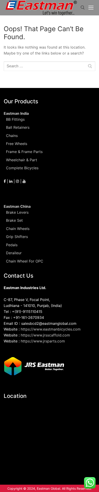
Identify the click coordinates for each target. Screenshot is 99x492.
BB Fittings (15, 119)
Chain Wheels (17, 228)
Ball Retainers (17, 127)
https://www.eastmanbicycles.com (51, 329)
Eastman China (17, 206)
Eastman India (16, 113)
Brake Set (14, 220)
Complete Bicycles (22, 168)
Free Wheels (16, 143)
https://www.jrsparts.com (43, 341)
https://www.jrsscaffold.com (45, 335)
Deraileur (14, 253)
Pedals (11, 245)
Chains (12, 135)
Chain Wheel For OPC (24, 261)
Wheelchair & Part (21, 160)
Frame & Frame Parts (24, 151)
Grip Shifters (17, 236)
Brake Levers (17, 212)
